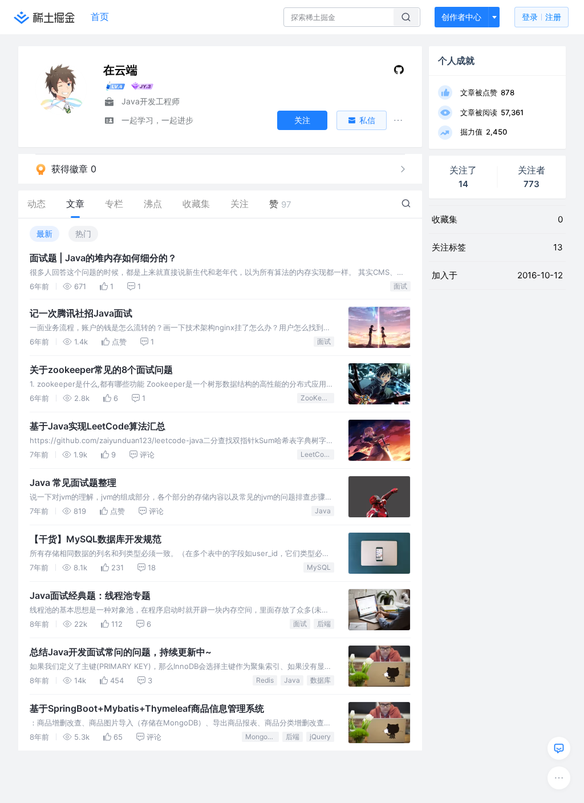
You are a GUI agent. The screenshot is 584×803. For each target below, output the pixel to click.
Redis (265, 680)
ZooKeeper (317, 398)
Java (323, 510)
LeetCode (316, 454)
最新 (44, 233)
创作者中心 (461, 17)
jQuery (320, 736)
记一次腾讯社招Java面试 (81, 313)
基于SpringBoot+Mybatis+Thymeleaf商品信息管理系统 (147, 708)
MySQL (319, 567)
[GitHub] (399, 72)
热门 (83, 233)
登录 (541, 17)
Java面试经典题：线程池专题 (90, 595)
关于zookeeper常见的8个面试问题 (101, 369)
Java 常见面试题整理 (73, 482)
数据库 (320, 680)
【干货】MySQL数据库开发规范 (95, 539)
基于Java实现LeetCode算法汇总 (97, 426)
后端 (324, 623)
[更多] (559, 777)
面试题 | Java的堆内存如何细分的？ (103, 257)
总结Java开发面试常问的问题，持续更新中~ (121, 652)
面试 (400, 286)
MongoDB (261, 736)
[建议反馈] (559, 748)
